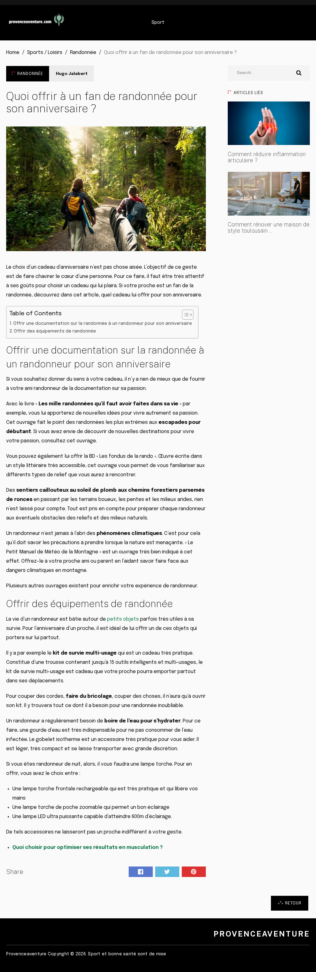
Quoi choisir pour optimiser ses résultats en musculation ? (87, 847)
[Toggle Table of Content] (184, 314)
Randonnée (30, 74)
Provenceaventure (262, 933)
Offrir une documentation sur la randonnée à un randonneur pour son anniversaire (102, 323)
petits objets (123, 619)
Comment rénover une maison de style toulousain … (269, 227)
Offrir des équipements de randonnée (55, 331)
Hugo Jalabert (72, 74)
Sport (158, 22)
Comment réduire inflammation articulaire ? (267, 157)
